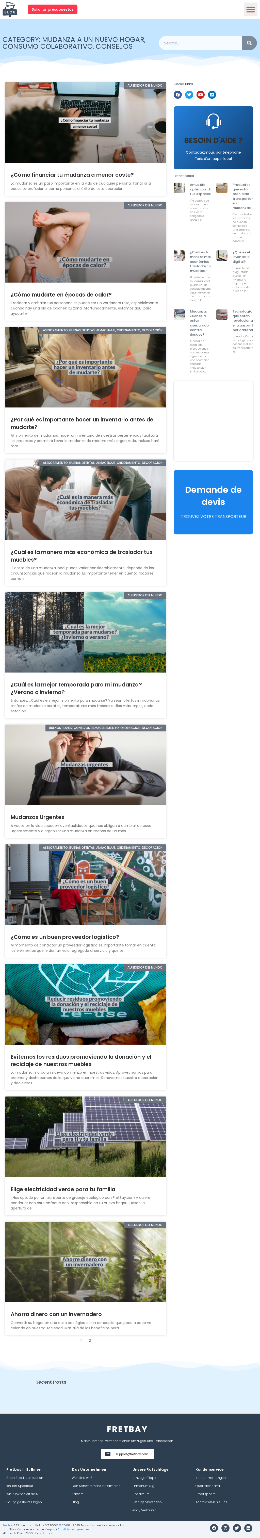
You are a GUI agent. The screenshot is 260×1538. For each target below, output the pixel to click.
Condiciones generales (74, 1529)
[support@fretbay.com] (108, 1454)
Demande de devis (213, 496)
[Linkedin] (212, 95)
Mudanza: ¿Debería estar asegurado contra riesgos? (199, 323)
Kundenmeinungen (211, 1478)
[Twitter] (189, 95)
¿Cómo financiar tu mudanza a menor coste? (72, 174)
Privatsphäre (205, 1494)
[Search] (249, 43)
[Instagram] (225, 1528)
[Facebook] (178, 95)
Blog (75, 1502)
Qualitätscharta (208, 1486)
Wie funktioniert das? (22, 1494)
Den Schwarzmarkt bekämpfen (96, 1486)
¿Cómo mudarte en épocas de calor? (61, 294)
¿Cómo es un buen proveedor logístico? (66, 937)
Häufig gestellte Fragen (24, 1502)
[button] (250, 9)
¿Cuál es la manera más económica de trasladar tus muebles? (202, 261)
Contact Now (213, 150)
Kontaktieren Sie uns (211, 1502)
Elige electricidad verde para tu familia (63, 1189)
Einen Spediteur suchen (24, 1478)
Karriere (78, 1494)
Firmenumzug (143, 1486)
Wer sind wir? (82, 1478)
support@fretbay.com (132, 1454)
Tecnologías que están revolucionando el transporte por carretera (246, 320)
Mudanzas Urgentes (37, 817)
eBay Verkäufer (144, 1510)
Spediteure (141, 1494)
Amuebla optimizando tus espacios (201, 189)
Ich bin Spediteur (19, 1486)
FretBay (8, 1525)
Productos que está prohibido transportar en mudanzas (243, 196)
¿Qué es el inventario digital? (241, 257)
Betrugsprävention (147, 1502)
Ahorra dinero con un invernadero (56, 1314)
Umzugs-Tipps (144, 1478)
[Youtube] (201, 95)
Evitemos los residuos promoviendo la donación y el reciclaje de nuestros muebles (81, 1060)
